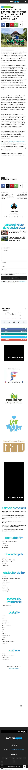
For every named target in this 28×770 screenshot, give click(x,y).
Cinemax (4, 623)
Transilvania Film (6, 589)
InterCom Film (5, 584)
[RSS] (10, 758)
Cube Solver (4, 521)
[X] (8, 25)
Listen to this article (8, 50)
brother (7, 179)
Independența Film (6, 582)
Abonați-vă (23, 339)
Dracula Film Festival (6, 605)
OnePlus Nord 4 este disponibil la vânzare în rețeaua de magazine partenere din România (22, 196)
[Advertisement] (14, 167)
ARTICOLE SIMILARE (14, 224)
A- (2, 768)
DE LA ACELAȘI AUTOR (14, 227)
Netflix (3, 639)
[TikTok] (13, 217)
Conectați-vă (23, 331)
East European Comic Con (7, 655)
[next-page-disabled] (4, 243)
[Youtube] (21, 217)
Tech (14, 4)
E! (2, 631)
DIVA (3, 629)
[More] (20, 25)
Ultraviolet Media (6, 591)
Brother (7, 177)
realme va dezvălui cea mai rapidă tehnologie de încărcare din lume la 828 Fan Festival (7, 196)
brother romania (13, 179)
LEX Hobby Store (5, 657)
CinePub (4, 576)
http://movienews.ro (14, 213)
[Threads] (24, 217)
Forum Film (4, 580)
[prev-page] (2, 243)
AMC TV (3, 616)
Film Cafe (4, 633)
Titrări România (5, 659)
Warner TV (4, 643)
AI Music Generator (6, 511)
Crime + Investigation (6, 625)
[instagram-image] (7, 678)
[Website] (18, 217)
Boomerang (4, 620)
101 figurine (4, 653)
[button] (2, 1)
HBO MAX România (6, 635)
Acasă (2, 4)
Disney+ (4, 627)
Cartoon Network (5, 621)
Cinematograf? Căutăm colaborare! (9, 559)
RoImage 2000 (5, 588)
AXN (3, 618)
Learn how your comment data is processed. (13, 282)
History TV (4, 637)
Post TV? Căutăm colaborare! (8, 641)
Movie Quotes (5, 547)
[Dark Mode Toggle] (24, 766)
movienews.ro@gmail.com (18, 749)
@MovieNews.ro (14, 668)
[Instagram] (7, 217)
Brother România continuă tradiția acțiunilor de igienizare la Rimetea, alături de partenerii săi (17, 239)
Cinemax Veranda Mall (7, 561)
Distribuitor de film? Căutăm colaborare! (11, 578)
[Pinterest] (12, 25)
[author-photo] (14, 209)
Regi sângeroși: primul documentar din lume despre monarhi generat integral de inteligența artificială (13, 517)
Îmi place (24, 328)
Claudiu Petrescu (6, 21)
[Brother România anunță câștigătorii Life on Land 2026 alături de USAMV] (4, 232)
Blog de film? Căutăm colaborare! (9, 541)
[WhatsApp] (16, 25)
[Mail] (10, 217)
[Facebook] (3, 25)
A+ (2, 762)
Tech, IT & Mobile (8, 4)
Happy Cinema (5, 565)
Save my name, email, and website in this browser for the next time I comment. (13, 273)
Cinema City (4, 557)
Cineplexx (4, 563)
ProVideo (4, 586)
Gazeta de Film (5, 545)
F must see (4, 543)
